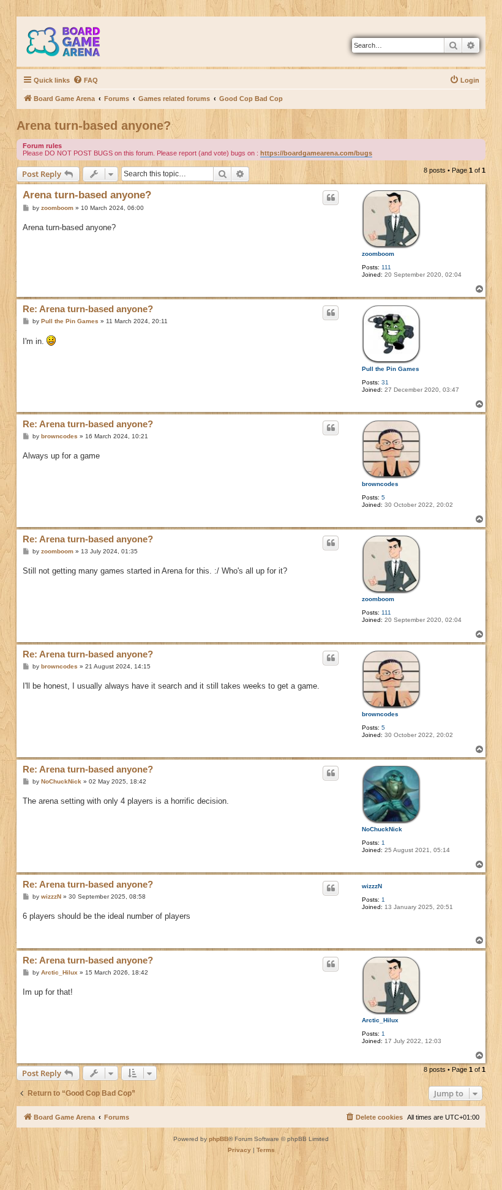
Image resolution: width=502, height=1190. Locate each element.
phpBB (218, 1139)
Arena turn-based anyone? (94, 125)
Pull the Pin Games (390, 368)
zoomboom (378, 253)
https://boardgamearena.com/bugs (316, 153)
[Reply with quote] (331, 197)
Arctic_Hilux (380, 1020)
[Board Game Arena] (72, 42)
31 (385, 382)
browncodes (380, 484)
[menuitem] (85, 80)
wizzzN (372, 886)
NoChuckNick (382, 829)
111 (386, 267)
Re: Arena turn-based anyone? (88, 309)
